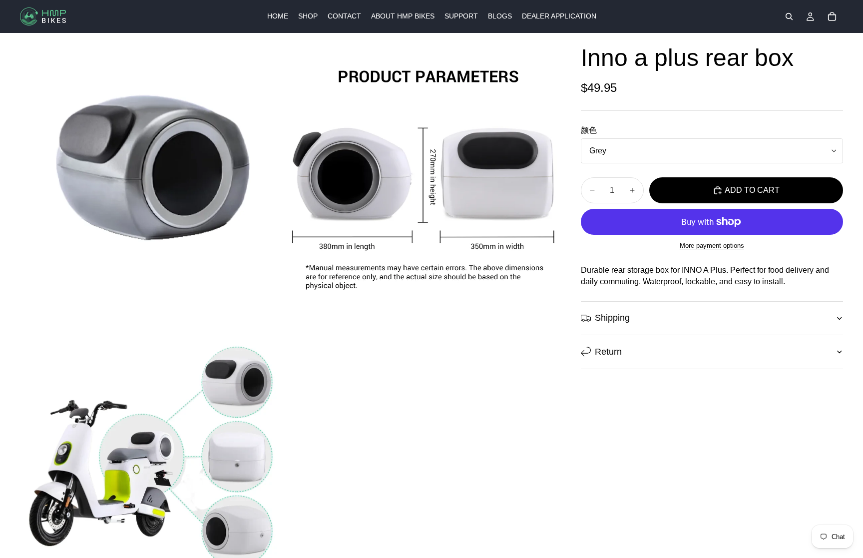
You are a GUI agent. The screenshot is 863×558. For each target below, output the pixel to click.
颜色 (589, 130)
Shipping (612, 318)
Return (608, 352)
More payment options (712, 245)
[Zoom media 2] (423, 167)
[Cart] (832, 16)
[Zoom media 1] (154, 167)
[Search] (789, 16)
